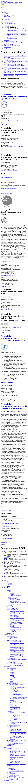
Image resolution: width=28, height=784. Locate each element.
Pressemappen (13, 638)
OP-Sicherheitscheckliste (13, 775)
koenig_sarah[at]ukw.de (6, 286)
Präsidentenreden (11, 662)
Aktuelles (15, 718)
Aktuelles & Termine (9, 15)
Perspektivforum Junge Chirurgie (12, 45)
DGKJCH (6, 557)
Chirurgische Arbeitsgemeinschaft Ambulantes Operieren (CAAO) (14, 96)
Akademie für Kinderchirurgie (17, 755)
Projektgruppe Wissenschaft (10, 41)
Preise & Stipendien (12, 598)
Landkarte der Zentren (18, 734)
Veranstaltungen (11, 658)
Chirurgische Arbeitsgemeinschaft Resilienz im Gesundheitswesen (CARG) (15, 74)
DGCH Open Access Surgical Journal (16, 764)
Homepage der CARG (6, 510)
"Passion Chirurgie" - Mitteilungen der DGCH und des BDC (16, 660)
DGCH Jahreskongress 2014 (17, 657)
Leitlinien (9, 772)
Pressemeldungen (11, 636)
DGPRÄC (6, 568)
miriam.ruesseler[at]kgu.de (7, 275)
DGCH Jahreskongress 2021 (17, 647)
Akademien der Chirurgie (13, 748)
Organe (8, 591)
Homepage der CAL (6, 261)
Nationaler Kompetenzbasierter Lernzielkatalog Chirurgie (19, 694)
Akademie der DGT (15, 761)
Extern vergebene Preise (16, 604)
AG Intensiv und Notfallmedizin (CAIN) (17, 34)
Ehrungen (9, 605)
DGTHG (6, 573)
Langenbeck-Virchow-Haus (14, 631)
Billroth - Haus (10, 633)
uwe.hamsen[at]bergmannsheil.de (9, 188)
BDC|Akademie (14, 750)
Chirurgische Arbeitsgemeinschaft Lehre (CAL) (15, 64)
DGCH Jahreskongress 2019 (17, 650)
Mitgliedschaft (10, 588)
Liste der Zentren (17, 736)
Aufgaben (15, 690)
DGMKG (6, 559)
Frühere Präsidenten (12, 608)
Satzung (9, 597)
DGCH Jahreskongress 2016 (17, 654)
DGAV (6, 551)
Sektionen (6, 40)
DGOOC (6, 565)
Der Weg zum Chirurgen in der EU (15, 778)
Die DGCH (6, 14)
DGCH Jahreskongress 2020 (17, 648)
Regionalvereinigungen (12, 609)
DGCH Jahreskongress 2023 (17, 644)
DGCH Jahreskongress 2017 (17, 652)
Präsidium (12, 594)
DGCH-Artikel (10, 782)
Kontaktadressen (14, 726)
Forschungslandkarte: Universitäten (18, 733)
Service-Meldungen (11, 776)
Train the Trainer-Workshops (20, 697)
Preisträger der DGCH (15, 600)
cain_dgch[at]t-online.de (7, 177)
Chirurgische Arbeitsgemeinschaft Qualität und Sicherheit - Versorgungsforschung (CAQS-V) (15, 69)
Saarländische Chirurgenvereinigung (15, 627)
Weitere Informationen (7, 125)
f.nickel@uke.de (8, 309)
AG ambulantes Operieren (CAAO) (15, 29)
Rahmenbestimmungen (12, 38)
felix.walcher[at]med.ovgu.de (12, 523)
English (20, 2)
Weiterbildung (10, 768)
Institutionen (7, 16)
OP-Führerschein (11, 773)
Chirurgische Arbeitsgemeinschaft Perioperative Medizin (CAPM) (13, 338)
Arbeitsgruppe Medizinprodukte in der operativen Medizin (13, 43)
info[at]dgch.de (8, 538)
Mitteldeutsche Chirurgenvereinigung (15, 615)
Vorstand (12, 593)
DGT (5, 570)
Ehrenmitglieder (11, 606)
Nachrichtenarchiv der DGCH (14, 663)
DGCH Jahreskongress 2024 (17, 643)
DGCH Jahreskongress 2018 (17, 651)
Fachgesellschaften (8, 26)
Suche (8, 586)
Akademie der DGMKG (16, 759)
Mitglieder (6, 19)
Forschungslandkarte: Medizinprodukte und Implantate (18, 731)
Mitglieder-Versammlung (16, 595)
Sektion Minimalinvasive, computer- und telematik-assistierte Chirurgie (18, 722)
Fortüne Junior (10, 766)
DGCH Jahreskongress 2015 (17, 655)
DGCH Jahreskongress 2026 (14, 640)
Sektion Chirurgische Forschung (18, 712)
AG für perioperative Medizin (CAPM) (16, 33)
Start (5, 12)
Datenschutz (10, 2)
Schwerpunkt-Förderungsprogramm (15, 728)
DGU (5, 576)
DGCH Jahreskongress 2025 (17, 641)
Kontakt (16, 2)
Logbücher (12, 769)
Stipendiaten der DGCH (16, 601)
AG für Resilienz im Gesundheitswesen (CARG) (17, 707)
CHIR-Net (6, 48)
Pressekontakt (13, 637)
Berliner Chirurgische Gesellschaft (18, 613)
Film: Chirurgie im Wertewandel (15, 665)
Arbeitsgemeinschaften (9, 23)
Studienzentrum (7, 47)
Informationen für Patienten (13, 779)
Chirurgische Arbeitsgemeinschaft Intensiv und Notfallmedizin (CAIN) (15, 62)
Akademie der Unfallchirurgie (17, 751)
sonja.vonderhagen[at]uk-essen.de (9, 170)
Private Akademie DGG (16, 762)
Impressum (3, 2)
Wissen (5, 18)
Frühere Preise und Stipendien (17, 602)
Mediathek (9, 765)
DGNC (6, 562)
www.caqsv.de (17, 327)
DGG (5, 554)
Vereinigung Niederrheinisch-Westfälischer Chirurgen (17, 621)
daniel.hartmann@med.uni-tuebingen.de (13, 146)
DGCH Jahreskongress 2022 (17, 645)
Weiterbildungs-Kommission (17, 771)
